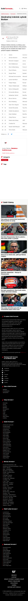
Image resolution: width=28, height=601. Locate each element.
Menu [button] (25, 8)
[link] (19, 8)
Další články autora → (8, 153)
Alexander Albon (7, 448)
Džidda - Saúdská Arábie (9, 472)
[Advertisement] (14, 3)
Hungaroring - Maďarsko (9, 478)
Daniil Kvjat (5, 559)
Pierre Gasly (5, 438)
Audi (4, 413)
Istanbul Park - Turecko (8, 503)
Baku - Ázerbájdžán (7, 469)
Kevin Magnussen (7, 565)
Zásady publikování (14, 581)
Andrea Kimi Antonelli (8, 424)
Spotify (6, 382)
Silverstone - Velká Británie (9, 494)
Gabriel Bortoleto (7, 444)
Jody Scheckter (6, 537)
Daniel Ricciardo (7, 547)
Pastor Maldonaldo (7, 557)
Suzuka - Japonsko (7, 476)
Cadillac (5, 418)
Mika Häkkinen (6, 539)
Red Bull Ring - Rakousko (9, 491)
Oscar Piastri (6, 433)
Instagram (6, 370)
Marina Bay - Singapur (8, 482)
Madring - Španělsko (8, 500)
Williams (5, 415)
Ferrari (4, 404)
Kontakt (14, 577)
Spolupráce (5, 392)
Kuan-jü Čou (6, 563)
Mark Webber (6, 555)
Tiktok (5, 376)
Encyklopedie (6, 391)
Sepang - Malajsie (7, 505)
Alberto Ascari (6, 533)
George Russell (6, 426)
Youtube (6, 380)
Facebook (6, 368)
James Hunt (6, 531)
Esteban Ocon (6, 450)
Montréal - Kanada (7, 488)
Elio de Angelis (6, 552)
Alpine (4, 410)
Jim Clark (5, 536)
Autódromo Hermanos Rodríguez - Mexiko (13, 466)
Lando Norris (6, 429)
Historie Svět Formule (14, 587)
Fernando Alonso (7, 451)
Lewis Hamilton (6, 427)
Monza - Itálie (6, 490)
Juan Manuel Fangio (8, 522)
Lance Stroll (5, 454)
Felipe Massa (6, 556)
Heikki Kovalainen (7, 560)
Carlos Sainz (6, 447)
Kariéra (14, 585)
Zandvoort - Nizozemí (8, 499)
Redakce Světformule (11, 41)
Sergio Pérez (6, 457)
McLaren (5, 406)
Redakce (5, 389)
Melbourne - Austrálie (8, 484)
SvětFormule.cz (5, 13)
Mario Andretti (6, 524)
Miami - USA (6, 485)
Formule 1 (13, 13)
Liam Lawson (6, 436)
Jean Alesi (5, 549)
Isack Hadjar (6, 435)
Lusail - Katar (6, 481)
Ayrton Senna (6, 527)
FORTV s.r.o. (23, 352)
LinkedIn (6, 378)
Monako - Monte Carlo (8, 487)
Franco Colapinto (7, 441)
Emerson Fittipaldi (7, 521)
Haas (4, 412)
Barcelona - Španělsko (8, 470)
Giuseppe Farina (7, 530)
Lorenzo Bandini (7, 562)
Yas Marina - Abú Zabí (8, 497)
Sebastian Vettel (7, 528)
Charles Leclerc (6, 430)
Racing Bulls (6, 409)
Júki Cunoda (6, 453)
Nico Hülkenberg (7, 445)
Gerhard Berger (6, 550)
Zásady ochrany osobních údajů (14, 579)
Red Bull (5, 407)
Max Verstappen (6, 432)
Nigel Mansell (6, 540)
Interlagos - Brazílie (7, 475)
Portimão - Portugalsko (8, 502)
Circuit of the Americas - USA (9, 464)
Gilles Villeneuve (7, 553)
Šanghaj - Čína (6, 493)
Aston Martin (6, 416)
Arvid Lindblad (6, 439)
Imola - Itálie (6, 473)
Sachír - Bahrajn (6, 467)
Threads (6, 374)
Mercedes (5, 403)
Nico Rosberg (6, 519)
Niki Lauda (5, 518)
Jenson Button (6, 534)
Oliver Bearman (6, 442)
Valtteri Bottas (6, 456)
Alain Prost (5, 525)
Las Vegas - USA (6, 479)
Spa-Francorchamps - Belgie (9, 496)
